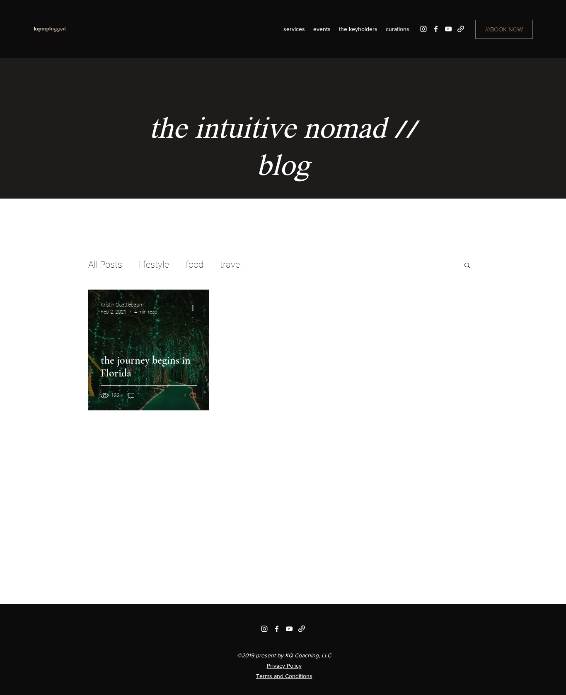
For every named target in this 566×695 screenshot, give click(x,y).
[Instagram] (423, 29)
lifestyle (154, 264)
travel (231, 264)
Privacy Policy (284, 665)
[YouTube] (448, 29)
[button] (467, 265)
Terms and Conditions (284, 676)
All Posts (105, 264)
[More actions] (196, 308)
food (194, 264)
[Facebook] (436, 29)
